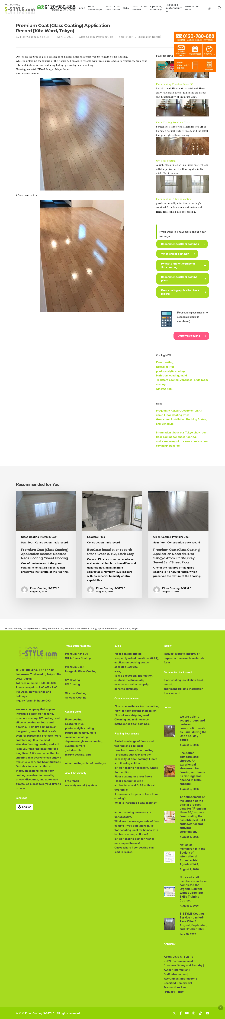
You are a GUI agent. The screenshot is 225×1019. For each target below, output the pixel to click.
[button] (220, 1007)
